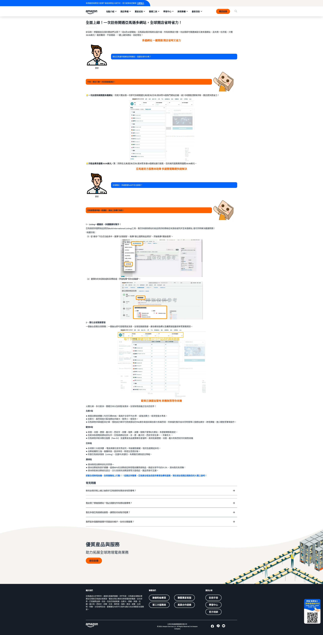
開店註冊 (223, 11)
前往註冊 (93, 560)
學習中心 (167, 11)
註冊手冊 (213, 597)
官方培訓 (213, 611)
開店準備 (124, 11)
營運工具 (153, 11)
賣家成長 (139, 11)
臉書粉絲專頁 (159, 597)
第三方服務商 (159, 604)
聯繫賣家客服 (184, 597)
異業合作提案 (184, 604)
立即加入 (140, 3)
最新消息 (196, 11)
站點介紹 (110, 11)
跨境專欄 (182, 11)
